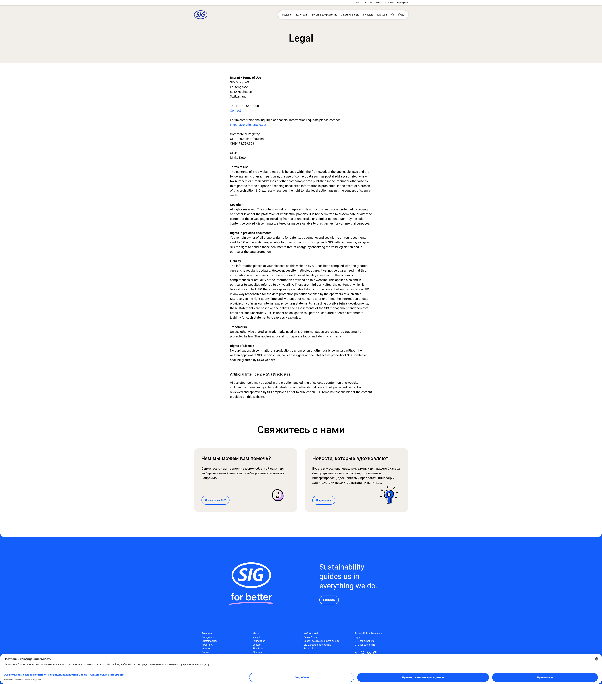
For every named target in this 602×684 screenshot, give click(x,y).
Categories (208, 637)
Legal (357, 637)
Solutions (207, 633)
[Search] (392, 15)
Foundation (259, 640)
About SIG (207, 644)
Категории (302, 14)
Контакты (389, 3)
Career (205, 652)
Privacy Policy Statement (368, 633)
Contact (235, 110)
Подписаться (323, 500)
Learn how (329, 599)
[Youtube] (376, 652)
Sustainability (209, 640)
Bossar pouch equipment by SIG (321, 640)
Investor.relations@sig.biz (248, 125)
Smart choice (311, 648)
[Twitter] (364, 652)
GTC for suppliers (364, 640)
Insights (257, 637)
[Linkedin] (370, 652)
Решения (287, 14)
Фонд (378, 3)
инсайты (368, 3)
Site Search (259, 648)
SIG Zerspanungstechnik (317, 644)
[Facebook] (357, 652)
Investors (368, 14)
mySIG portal (402, 3)
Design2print (311, 637)
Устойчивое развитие (324, 14)
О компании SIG (350, 14)
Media (358, 3)
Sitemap (257, 652)
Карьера (382, 14)
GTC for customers (364, 644)
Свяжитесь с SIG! (215, 500)
